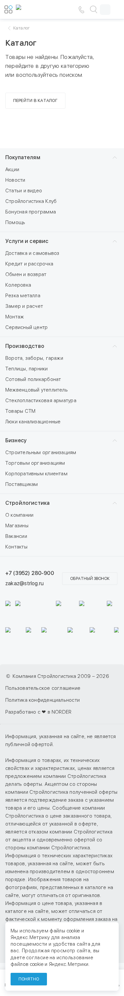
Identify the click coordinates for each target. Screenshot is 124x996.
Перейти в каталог (35, 100)
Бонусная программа (30, 212)
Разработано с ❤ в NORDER (38, 712)
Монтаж (14, 317)
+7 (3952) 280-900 (29, 573)
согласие (37, 958)
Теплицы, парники (26, 369)
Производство (24, 346)
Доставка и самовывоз (32, 253)
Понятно (29, 979)
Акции (12, 169)
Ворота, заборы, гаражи (34, 358)
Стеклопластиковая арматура (40, 400)
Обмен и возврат (25, 274)
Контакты (16, 547)
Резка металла (22, 296)
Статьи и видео (23, 191)
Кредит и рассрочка (29, 264)
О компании (19, 515)
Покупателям (22, 157)
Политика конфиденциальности (42, 700)
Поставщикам (21, 484)
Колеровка (18, 285)
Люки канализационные (33, 422)
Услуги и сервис (26, 241)
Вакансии (16, 536)
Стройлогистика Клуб (31, 201)
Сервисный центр (26, 327)
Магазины (16, 526)
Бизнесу (15, 440)
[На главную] (36, 10)
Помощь (15, 222)
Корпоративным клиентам (36, 474)
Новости (15, 180)
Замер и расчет (24, 306)
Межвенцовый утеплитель (36, 390)
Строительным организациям (40, 452)
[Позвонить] (81, 9)
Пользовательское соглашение (42, 688)
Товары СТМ (20, 411)
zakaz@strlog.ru (24, 583)
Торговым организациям (35, 463)
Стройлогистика (27, 503)
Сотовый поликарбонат (33, 379)
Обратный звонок (89, 578)
